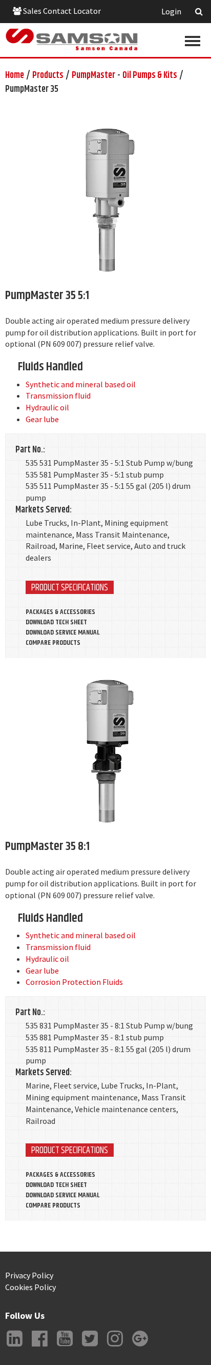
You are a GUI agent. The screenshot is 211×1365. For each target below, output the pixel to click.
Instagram (115, 1346)
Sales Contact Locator (61, 11)
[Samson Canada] (71, 39)
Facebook (39, 1346)
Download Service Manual (62, 632)
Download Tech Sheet (56, 622)
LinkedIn (14, 1346)
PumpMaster (93, 75)
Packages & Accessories (60, 612)
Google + (140, 1346)
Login (171, 11)
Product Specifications (69, 587)
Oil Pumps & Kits (149, 75)
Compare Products (53, 642)
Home (14, 75)
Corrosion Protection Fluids (74, 982)
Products (48, 75)
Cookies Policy (30, 1287)
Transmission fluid (58, 395)
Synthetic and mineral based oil (81, 384)
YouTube (64, 1346)
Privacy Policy (29, 1275)
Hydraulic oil (47, 407)
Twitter (89, 1346)
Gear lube (42, 419)
